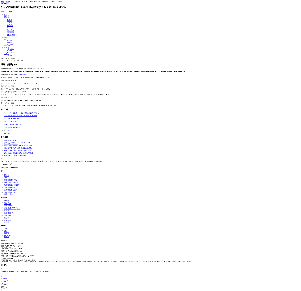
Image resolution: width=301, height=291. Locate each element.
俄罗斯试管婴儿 (8, 212)
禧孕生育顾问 (16, 271)
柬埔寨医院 (10, 27)
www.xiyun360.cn (22, 74)
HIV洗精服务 (10, 44)
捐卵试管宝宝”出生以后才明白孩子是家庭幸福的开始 (18, 149)
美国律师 (9, 50)
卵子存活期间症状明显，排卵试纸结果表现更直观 (17, 150)
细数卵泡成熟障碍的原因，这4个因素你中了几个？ (18, 145)
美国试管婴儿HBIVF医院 (11, 185)
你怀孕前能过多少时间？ (11, 144)
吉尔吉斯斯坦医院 (12, 36)
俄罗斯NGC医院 (8, 194)
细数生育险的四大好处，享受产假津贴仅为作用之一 (18, 147)
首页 (5, 14)
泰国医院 (9, 21)
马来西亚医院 (10, 32)
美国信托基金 (10, 49)
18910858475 (10, 11)
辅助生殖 (9, 42)
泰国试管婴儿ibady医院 (10, 187)
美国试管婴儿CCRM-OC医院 (12, 184)
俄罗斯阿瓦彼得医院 (9, 192)
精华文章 (6, 202)
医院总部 (6, 17)
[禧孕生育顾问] (5, 3)
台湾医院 (9, 24)
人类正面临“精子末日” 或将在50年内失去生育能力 (18, 142)
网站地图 (47, 271)
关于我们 (6, 237)
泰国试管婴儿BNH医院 (10, 189)
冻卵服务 (9, 40)
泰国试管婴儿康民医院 (10, 190)
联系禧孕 (9, 55)
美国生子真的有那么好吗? (11, 140)
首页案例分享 (7, 204)
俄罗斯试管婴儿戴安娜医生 (11, 207)
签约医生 (6, 37)
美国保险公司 (10, 52)
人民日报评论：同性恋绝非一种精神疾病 (15, 155)
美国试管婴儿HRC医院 (10, 179)
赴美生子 (6, 218)
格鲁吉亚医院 (10, 31)
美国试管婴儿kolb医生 (10, 205)
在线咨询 (6, 54)
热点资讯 (6, 16)
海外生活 (6, 222)
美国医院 (9, 19)
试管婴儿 (6, 39)
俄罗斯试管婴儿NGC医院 (11, 182)
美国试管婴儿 (7, 214)
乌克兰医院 (10, 29)
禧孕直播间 (7, 45)
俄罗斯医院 (10, 26)
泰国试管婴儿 (7, 215)
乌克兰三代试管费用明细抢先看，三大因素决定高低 (18, 152)
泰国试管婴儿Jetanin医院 (10, 181)
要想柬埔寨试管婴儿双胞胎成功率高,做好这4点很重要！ (19, 153)
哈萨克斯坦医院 (11, 34)
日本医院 (9, 22)
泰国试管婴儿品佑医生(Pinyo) (12, 209)
